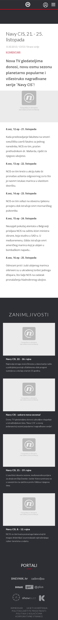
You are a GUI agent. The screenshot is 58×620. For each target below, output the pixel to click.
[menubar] (45, 5)
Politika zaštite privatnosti (29, 611)
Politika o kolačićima (29, 613)
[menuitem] (45, 5)
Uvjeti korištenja (37, 608)
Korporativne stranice (29, 616)
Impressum (17, 608)
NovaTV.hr (29, 4)
